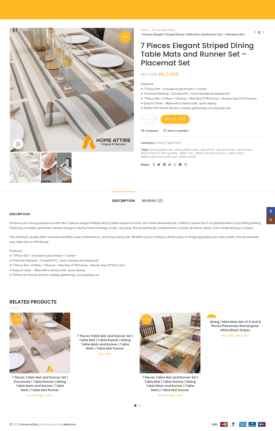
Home (144, 30)
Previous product (255, 32)
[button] (67, 329)
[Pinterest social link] (164, 164)
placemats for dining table (159, 153)
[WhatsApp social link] (174, 164)
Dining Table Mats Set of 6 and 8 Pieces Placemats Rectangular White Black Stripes (235, 326)
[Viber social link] (186, 164)
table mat (186, 153)
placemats (244, 149)
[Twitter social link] (159, 164)
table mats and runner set (159, 157)
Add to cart (175, 119)
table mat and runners (210, 153)
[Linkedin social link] (169, 164)
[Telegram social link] (180, 164)
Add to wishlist (178, 130)
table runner (187, 157)
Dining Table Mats (163, 30)
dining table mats (186, 149)
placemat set (226, 149)
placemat (207, 149)
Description (123, 200)
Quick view (67, 339)
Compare (151, 130)
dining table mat (161, 149)
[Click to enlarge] (18, 144)
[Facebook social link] (153, 164)
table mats (235, 153)
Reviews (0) (152, 200)
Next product (263, 32)
